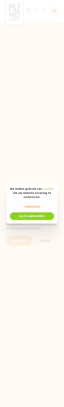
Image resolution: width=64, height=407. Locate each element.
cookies (48, 189)
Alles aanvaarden (32, 216)
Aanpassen (32, 206)
